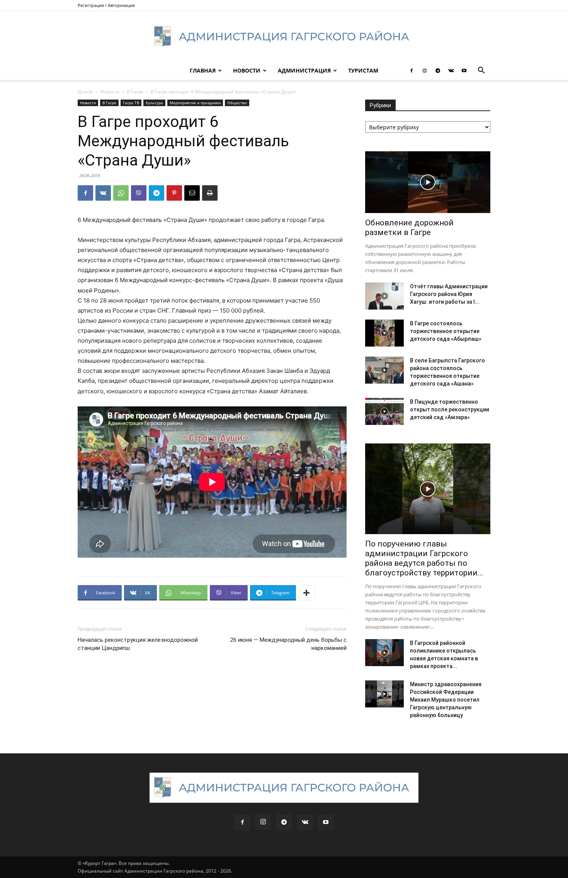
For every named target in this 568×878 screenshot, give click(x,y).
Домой (85, 91)
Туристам (363, 70)
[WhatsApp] (121, 193)
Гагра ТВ (131, 102)
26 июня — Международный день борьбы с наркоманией (288, 643)
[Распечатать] (210, 193)
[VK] (103, 193)
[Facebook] (411, 70)
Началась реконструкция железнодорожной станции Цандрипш (138, 643)
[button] (481, 71)
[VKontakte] (451, 70)
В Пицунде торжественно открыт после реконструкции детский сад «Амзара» (449, 409)
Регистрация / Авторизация (106, 5)
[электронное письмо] (192, 193)
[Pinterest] (174, 193)
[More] (306, 593)
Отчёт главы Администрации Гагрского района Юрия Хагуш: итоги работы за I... (449, 294)
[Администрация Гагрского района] (284, 37)
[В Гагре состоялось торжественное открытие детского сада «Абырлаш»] (384, 333)
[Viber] (138, 193)
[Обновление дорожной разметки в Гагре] (427, 182)
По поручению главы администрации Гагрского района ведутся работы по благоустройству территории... (424, 558)
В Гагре (135, 91)
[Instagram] (424, 70)
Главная (203, 70)
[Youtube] (464, 70)
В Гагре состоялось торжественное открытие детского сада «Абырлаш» (445, 331)
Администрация (304, 70)
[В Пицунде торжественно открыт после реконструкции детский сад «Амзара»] (384, 411)
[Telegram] (438, 70)
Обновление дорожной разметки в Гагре (409, 227)
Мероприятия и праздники (195, 102)
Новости (246, 70)
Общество (237, 102)
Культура (154, 102)
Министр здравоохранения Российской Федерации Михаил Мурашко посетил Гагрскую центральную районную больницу (445, 699)
